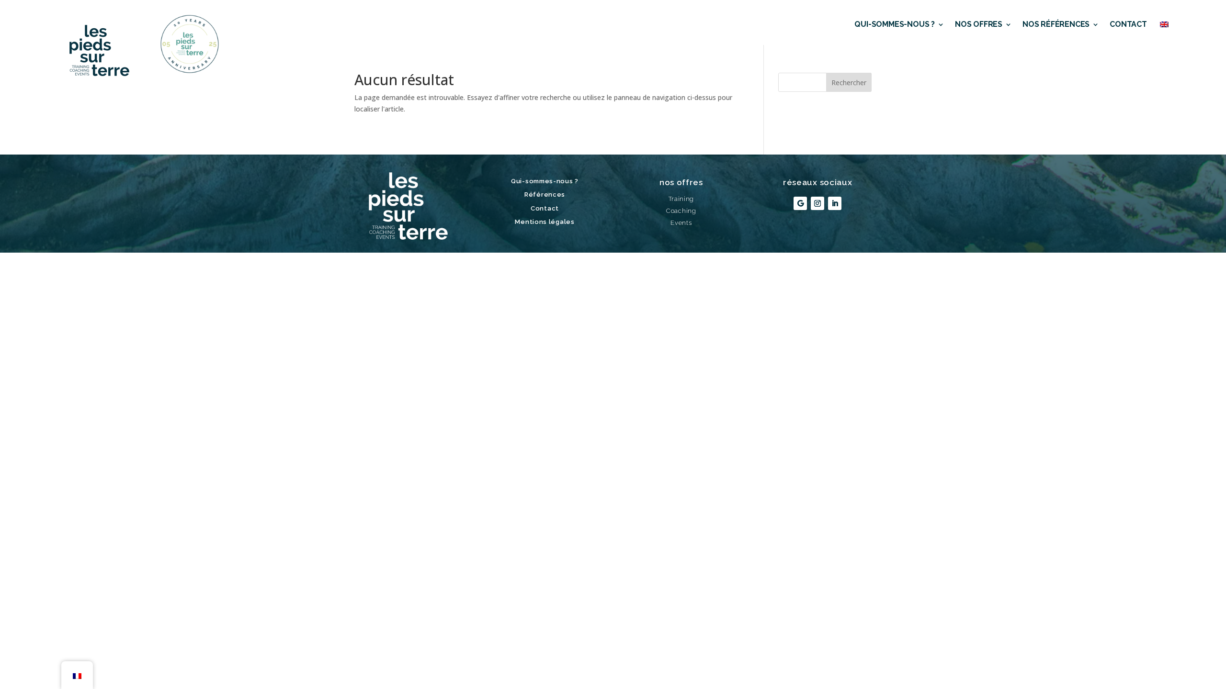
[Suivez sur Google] (800, 203)
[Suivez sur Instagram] (817, 203)
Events (681, 222)
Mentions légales (544, 221)
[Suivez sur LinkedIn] (834, 203)
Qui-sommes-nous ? (894, 24)
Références (544, 194)
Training (681, 198)
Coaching (681, 210)
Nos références (1056, 24)
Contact (1128, 24)
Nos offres (978, 24)
